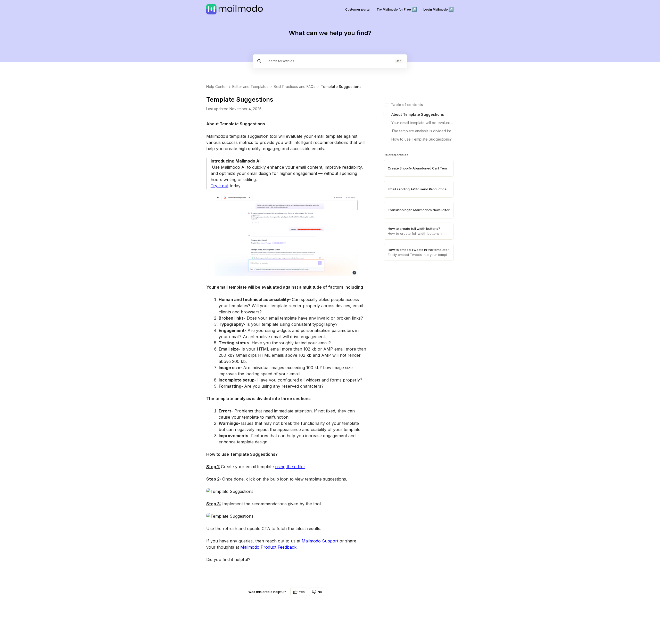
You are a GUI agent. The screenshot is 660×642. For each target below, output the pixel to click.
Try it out (219, 185)
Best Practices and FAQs (294, 86)
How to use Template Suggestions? (421, 139)
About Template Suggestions (417, 114)
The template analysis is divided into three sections (422, 131)
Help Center (216, 86)
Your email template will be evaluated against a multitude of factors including (422, 122)
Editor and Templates (250, 86)
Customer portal (357, 9)
